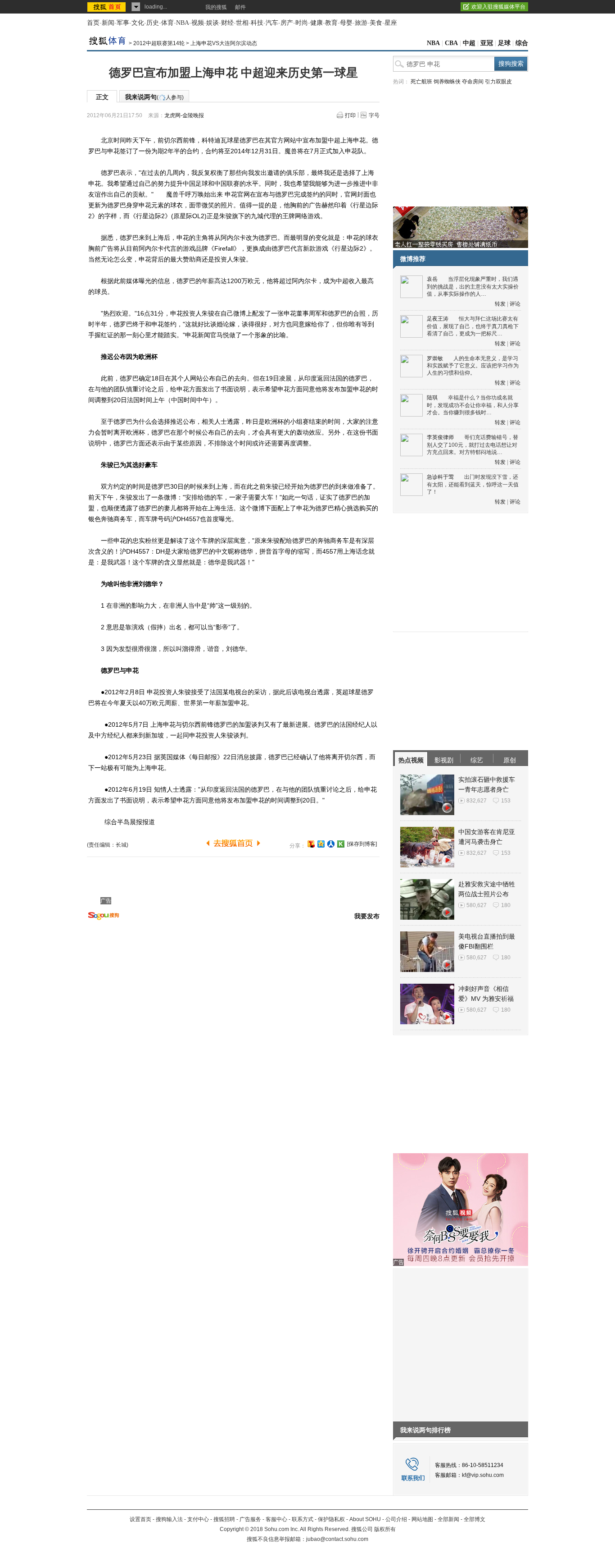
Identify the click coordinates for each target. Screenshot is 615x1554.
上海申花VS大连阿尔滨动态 (223, 43)
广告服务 (250, 1519)
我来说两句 (154, 97)
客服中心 (276, 1519)
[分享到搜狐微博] (311, 844)
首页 (93, 22)
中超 (469, 43)
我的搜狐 (216, 7)
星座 (390, 22)
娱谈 (212, 22)
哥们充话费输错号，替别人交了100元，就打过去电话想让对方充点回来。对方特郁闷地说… (472, 444)
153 (506, 801)
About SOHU (365, 1519)
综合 (522, 43)
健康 (316, 22)
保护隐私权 (331, 1519)
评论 (515, 304)
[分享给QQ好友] (321, 844)
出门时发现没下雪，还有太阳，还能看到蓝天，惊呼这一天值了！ (473, 484)
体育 (167, 22)
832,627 (476, 801)
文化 (137, 22)
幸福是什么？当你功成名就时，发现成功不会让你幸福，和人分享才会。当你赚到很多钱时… (473, 405)
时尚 (301, 22)
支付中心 (198, 1519)
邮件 (240, 7)
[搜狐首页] (107, 7)
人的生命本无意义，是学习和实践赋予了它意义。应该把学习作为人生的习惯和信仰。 (473, 365)
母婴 (346, 22)
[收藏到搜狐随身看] (340, 844)
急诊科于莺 (440, 477)
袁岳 (432, 279)
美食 (376, 22)
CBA (451, 43)
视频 (197, 22)
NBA (182, 22)
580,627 (476, 905)
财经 (227, 22)
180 (506, 905)
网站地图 (422, 1519)
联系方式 (302, 1519)
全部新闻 (448, 1519)
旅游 (361, 22)
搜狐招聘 (224, 1519)
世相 (242, 22)
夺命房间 (473, 81)
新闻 (108, 22)
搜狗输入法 (169, 1519)
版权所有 (385, 1529)
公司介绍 (396, 1519)
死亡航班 (421, 81)
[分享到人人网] (331, 844)
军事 (123, 22)
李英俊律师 (440, 437)
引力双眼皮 (498, 81)
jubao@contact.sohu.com (337, 1539)
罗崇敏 (435, 358)
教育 (331, 22)
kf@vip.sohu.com (483, 1475)
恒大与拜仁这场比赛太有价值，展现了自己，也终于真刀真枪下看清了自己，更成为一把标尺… (473, 326)
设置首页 (140, 1519)
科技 (257, 22)
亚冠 (486, 43)
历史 (152, 22)
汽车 (272, 22)
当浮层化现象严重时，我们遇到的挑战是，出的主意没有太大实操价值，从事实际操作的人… (473, 286)
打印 (350, 115)
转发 (500, 304)
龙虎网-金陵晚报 (184, 115)
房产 (286, 22)
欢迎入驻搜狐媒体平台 (498, 7)
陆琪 (432, 397)
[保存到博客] (362, 844)
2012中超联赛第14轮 (159, 43)
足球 (504, 43)
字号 (374, 115)
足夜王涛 (437, 319)
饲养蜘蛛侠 (447, 81)
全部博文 (474, 1519)
